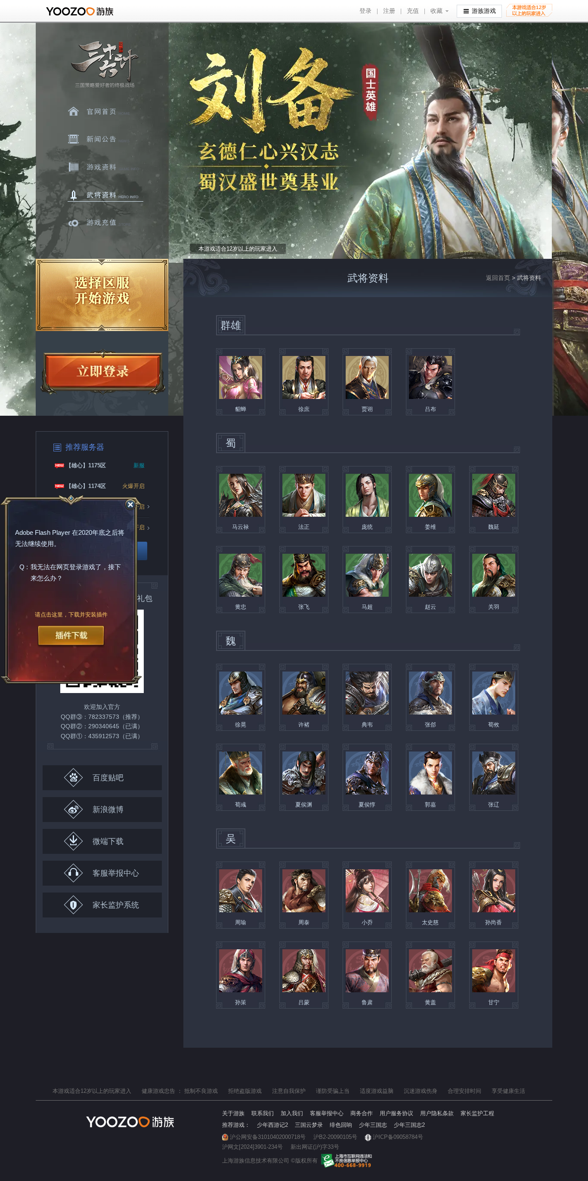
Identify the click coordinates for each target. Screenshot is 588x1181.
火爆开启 (133, 486)
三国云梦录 (309, 1125)
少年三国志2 (409, 1125)
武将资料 (105, 195)
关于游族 (233, 1113)
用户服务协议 (396, 1113)
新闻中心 (105, 139)
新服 (139, 465)
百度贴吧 (108, 777)
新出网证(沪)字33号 (315, 1147)
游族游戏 (484, 11)
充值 (413, 11)
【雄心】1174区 (86, 486)
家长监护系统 (116, 905)
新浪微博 (108, 809)
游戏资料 (105, 167)
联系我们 (262, 1113)
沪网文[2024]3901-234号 (252, 1147)
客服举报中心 (116, 873)
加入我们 (292, 1113)
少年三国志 (373, 1125)
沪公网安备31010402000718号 (268, 1137)
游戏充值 (105, 223)
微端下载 (108, 841)
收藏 (436, 11)
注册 (389, 11)
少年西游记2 (272, 1125)
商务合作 (361, 1113)
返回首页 (498, 277)
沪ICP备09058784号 (398, 1137)
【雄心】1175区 (86, 465)
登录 (365, 11)
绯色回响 (341, 1125)
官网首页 (105, 111)
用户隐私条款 (437, 1113)
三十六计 (104, 64)
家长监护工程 (477, 1113)
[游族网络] (80, 11)
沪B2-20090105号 (335, 1137)
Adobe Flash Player (42, 532)
